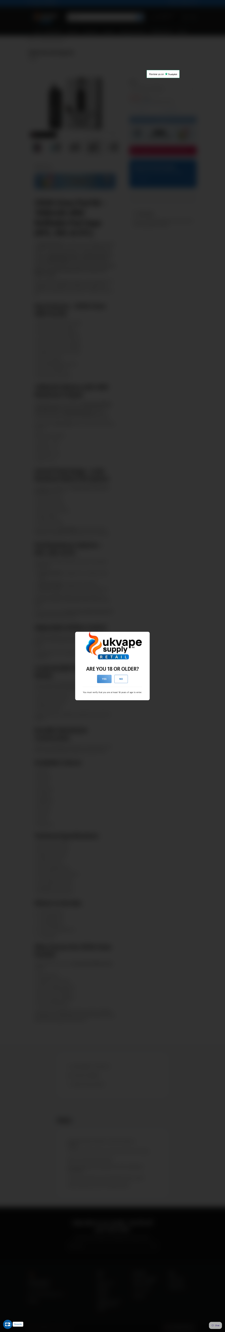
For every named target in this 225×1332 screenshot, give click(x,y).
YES (104, 678)
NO (121, 678)
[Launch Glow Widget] (7, 1324)
